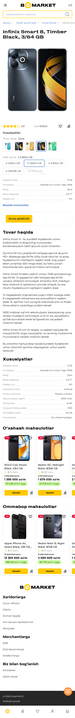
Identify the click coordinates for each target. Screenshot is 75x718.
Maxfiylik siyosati (11, 701)
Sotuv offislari (11, 603)
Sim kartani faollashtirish (18, 622)
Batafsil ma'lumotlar (16, 205)
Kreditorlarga (11, 655)
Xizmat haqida (11, 615)
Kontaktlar (9, 670)
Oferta (7, 609)
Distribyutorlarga (13, 649)
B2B (5, 643)
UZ (70, 5)
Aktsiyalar (9, 628)
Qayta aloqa (10, 676)
